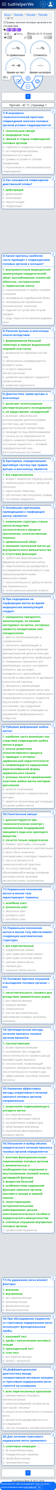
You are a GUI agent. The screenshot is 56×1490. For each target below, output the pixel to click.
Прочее (18, 14)
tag (8, 29)
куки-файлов (29, 1487)
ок (39, 1487)
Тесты (7, 14)
